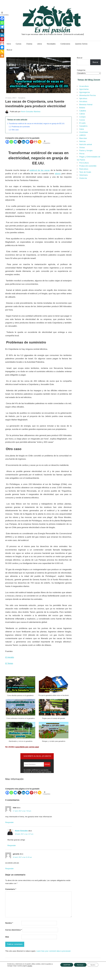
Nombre (9, 923)
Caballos (82, 111)
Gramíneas (83, 132)
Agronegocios (84, 92)
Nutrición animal (85, 144)
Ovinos (82, 148)
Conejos (82, 117)
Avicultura (83, 101)
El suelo (82, 123)
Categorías (81, 70)
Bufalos (82, 108)
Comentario (10, 889)
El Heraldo (9, 657)
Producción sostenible (87, 166)
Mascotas (83, 138)
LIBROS (82, 135)
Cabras (82, 114)
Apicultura (83, 98)
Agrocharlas (84, 89)
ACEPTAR (66, 965)
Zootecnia (83, 178)
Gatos (81, 129)
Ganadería (21, 98)
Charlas (29, 44)
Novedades (51, 44)
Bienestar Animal (85, 105)
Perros (81, 154)
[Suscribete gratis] (37, 772)
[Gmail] (35, 142)
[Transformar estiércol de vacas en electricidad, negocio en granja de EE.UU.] (38, 94)
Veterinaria (83, 175)
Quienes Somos (81, 44)
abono (58, 173)
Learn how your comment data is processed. (53, 951)
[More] (2, 56)
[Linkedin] (23, 142)
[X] (19, 142)
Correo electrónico (13, 930)
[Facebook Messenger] (27, 142)
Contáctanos (65, 44)
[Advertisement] (89, 214)
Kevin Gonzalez (21, 831)
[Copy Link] (39, 142)
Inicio (9, 44)
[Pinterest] (31, 142)
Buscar (9, 50)
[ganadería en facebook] (53, 692)
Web (7, 937)
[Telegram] (15, 142)
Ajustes (92, 965)
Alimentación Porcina (87, 95)
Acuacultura (84, 86)
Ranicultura (83, 169)
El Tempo (9, 663)
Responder (9, 822)
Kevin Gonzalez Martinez (30, 112)
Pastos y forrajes (86, 151)
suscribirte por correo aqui (27, 747)
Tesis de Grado (85, 172)
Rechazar (80, 965)
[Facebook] (7, 142)
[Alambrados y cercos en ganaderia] (20, 738)
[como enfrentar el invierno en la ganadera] (20, 715)
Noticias (82, 141)
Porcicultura (84, 163)
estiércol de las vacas (40, 170)
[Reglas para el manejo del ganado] (53, 715)
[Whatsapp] (11, 142)
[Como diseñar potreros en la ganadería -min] (20, 692)
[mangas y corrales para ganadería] (53, 738)
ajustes (29, 966)
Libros (39, 44)
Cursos (18, 44)
